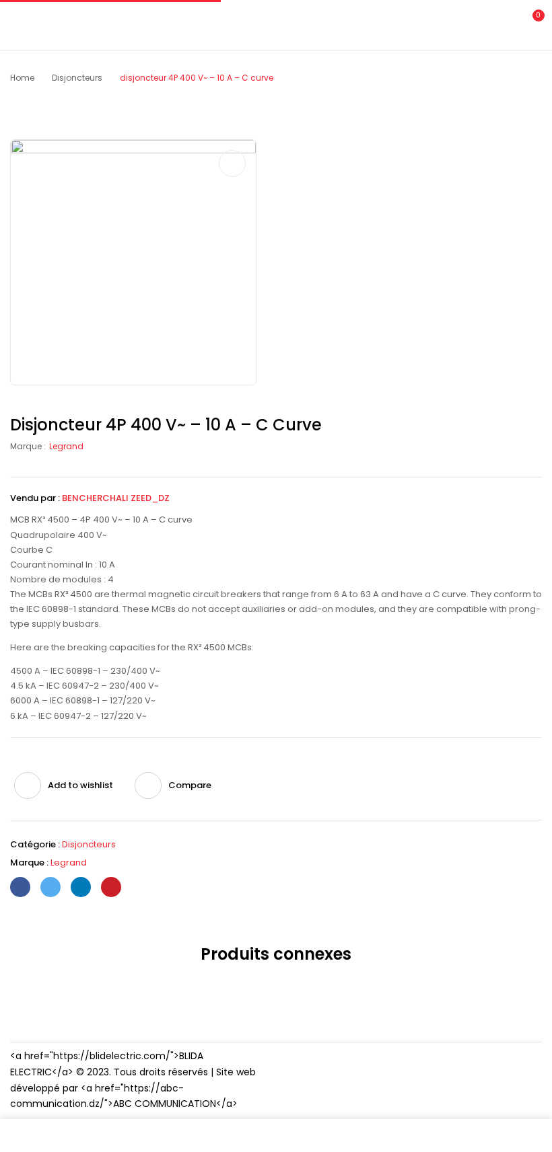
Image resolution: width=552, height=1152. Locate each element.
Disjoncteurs (77, 77)
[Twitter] (50, 887)
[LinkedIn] (81, 887)
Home (22, 77)
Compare (189, 785)
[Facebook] (20, 887)
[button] (530, 23)
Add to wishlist (80, 785)
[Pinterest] (111, 887)
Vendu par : (35, 498)
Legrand (66, 446)
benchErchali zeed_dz (116, 498)
